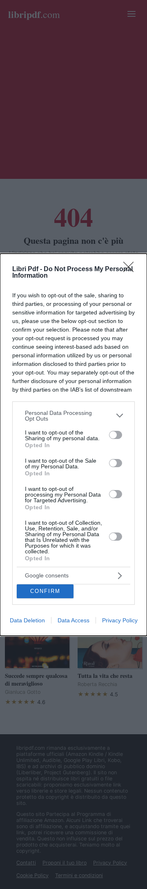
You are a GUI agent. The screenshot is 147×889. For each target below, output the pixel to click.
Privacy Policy (120, 620)
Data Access (73, 620)
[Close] (131, 269)
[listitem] (73, 415)
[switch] (115, 435)
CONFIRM (45, 591)
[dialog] (73, 445)
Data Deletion (27, 620)
